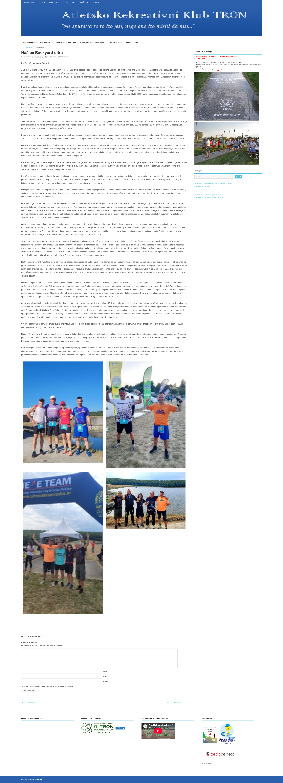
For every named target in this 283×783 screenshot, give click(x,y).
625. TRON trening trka (174, 703)
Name (105, 671)
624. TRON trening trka (29, 703)
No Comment (64, 57)
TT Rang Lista (68, 2)
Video (128, 42)
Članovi (42, 2)
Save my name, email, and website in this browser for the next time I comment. (48, 686)
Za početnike (84, 2)
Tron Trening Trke (29, 42)
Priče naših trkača (115, 42)
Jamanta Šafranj (28, 57)
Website (105, 681)
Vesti (136, 42)
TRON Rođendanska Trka (66, 42)
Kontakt (96, 2)
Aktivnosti (53, 2)
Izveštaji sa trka (46, 42)
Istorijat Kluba (28, 2)
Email (105, 676)
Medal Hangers (206, 764)
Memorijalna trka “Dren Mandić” (92, 42)
